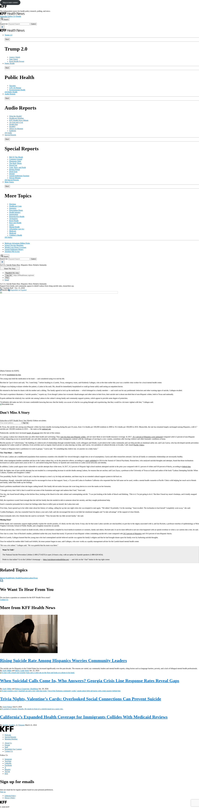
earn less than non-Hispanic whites (73, 437)
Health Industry (14, 212)
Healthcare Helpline (16, 118)
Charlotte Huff (8, 288)
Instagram (8, 759)
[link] (4, 290)
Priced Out (13, 165)
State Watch (13, 59)
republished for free (14, 375)
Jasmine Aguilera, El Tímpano (14, 725)
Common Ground (15, 159)
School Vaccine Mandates (14, 245)
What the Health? (15, 116)
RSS (6, 774)
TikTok (7, 772)
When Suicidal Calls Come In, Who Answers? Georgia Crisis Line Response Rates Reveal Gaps (89, 680)
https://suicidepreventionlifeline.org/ (56, 559)
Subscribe (3, 16)
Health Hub (13, 124)
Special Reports (10, 135)
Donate (18, 16)
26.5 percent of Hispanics (132, 534)
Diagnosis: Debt (15, 161)
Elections (12, 204)
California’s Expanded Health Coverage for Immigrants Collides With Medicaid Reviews (84, 716)
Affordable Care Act (16, 229)
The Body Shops (15, 163)
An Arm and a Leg (16, 122)
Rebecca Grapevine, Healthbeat (26, 689)
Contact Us (4, 600)
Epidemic (12, 131)
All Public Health (11, 92)
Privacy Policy (10, 798)
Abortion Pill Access (12, 251)
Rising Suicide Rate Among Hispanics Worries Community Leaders (63, 660)
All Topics (8, 237)
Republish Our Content (13, 749)
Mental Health (14, 227)
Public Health (10, 63)
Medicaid (12, 233)
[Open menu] (1, 22)
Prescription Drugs (16, 210)
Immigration (13, 214)
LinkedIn (8, 763)
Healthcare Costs (15, 206)
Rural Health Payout (16, 61)
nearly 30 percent (33, 433)
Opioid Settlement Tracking (19, 176)
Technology (13, 219)
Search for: (4, 24)
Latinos (30, 578)
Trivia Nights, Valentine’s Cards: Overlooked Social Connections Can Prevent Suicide (80, 698)
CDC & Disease (15, 88)
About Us (8, 743)
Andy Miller (7, 671)
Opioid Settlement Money (14, 249)
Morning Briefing (11, 739)
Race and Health (15, 223)
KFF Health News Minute (18, 120)
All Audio (8, 133)
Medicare (12, 231)
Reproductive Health (16, 216)
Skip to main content (10, 2)
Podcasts (8, 735)
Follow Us (11, 16)
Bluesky (8, 769)
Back (7, 39)
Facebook (8, 765)
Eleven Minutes (15, 178)
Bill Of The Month (16, 157)
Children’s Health (15, 235)
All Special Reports (12, 180)
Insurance (12, 208)
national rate (46, 429)
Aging (11, 225)
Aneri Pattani (7, 707)
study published (91, 461)
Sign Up (25, 423)
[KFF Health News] (12, 14)
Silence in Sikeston (16, 129)
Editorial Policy (10, 796)
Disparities (24, 578)
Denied (12, 174)
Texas (35, 578)
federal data (186, 467)
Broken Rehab (14, 169)
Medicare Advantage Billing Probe (17, 243)
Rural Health (14, 221)
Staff (6, 747)
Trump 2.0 (8, 35)
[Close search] (2, 27)
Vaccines (12, 86)
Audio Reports (10, 94)
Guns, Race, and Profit (17, 167)
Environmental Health (17, 90)
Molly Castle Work (22, 671)
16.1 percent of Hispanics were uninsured (148, 437)
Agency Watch (14, 57)
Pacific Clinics (139, 445)
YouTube (8, 761)
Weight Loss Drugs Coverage (15, 247)
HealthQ (12, 127)
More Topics (9, 182)
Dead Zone (13, 172)
